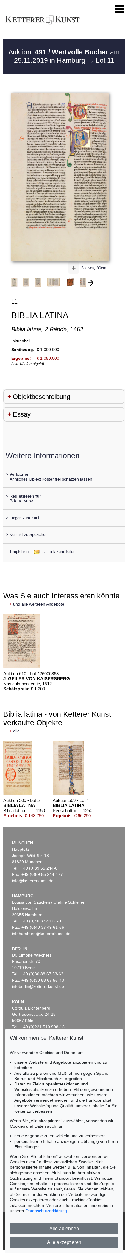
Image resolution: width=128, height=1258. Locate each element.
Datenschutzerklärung (46, 1210)
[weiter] (90, 282)
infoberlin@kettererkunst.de (38, 986)
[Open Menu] (119, 8)
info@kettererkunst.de (33, 880)
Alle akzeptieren (64, 1242)
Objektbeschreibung (41, 396)
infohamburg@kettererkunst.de (41, 933)
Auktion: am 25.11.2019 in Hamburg (64, 56)
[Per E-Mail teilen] (35, 551)
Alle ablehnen (64, 1228)
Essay (22, 414)
